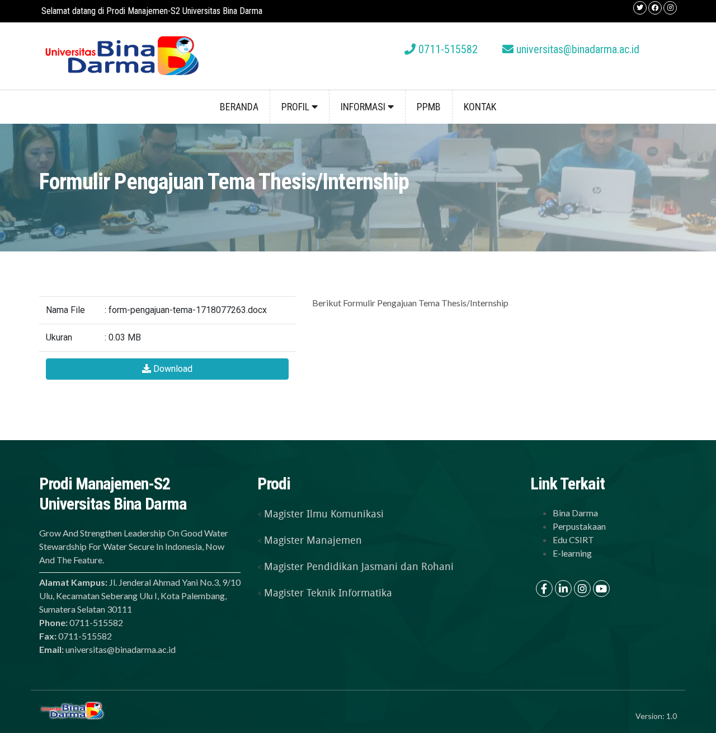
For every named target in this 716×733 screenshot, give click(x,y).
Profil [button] (296, 107)
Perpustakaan (579, 526)
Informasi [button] (364, 107)
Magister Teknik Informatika (328, 592)
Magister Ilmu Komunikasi (324, 513)
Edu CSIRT (573, 539)
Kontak (480, 107)
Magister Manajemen (313, 540)
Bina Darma (575, 512)
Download (171, 368)
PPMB (429, 107)
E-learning (572, 553)
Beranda (239, 107)
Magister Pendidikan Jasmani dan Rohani (359, 566)
